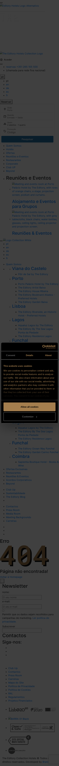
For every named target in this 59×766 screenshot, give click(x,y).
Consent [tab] (10, 355)
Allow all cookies (29, 406)
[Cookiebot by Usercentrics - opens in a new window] (42, 347)
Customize (27, 416)
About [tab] (48, 355)
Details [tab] (29, 355)
